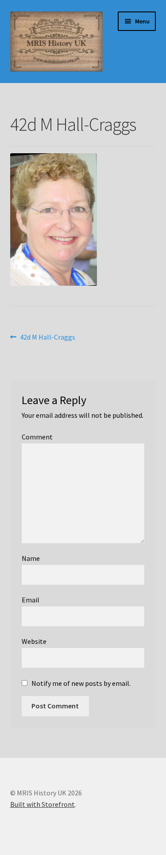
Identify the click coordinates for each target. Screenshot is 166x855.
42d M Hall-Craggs (47, 337)
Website (34, 641)
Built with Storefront (42, 804)
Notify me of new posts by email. (81, 683)
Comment (37, 436)
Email (30, 599)
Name (31, 558)
